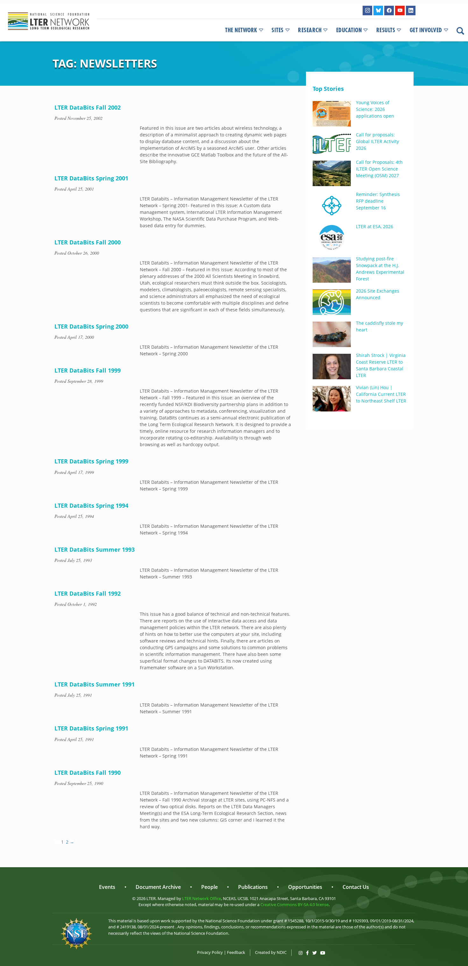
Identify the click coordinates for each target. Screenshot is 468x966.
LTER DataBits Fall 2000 (87, 242)
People (209, 886)
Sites (278, 30)
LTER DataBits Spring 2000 (91, 326)
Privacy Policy (210, 952)
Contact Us (356, 886)
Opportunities (305, 886)
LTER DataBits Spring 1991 (91, 728)
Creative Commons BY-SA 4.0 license (294, 904)
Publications (253, 886)
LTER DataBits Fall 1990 (87, 772)
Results (385, 30)
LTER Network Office (201, 898)
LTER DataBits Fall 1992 (87, 593)
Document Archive (158, 886)
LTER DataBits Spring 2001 (91, 178)
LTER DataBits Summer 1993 (94, 549)
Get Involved (426, 30)
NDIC (282, 952)
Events (107, 886)
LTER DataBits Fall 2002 (87, 107)
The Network (241, 30)
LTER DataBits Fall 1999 (87, 370)
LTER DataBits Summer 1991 (94, 684)
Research (310, 30)
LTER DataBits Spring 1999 (91, 461)
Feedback (236, 952)
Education (349, 30)
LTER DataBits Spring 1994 (91, 505)
